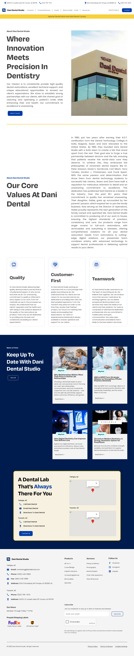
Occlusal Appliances (71, 575)
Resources (86, 10)
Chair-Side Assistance (95, 575)
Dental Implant (92, 571)
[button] (31, 10)
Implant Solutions (70, 571)
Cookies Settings (121, 646)
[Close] (96, 483)
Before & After (68, 10)
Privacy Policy (93, 646)
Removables (68, 579)
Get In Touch (15, 113)
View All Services (92, 579)
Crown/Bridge (69, 567)
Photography (91, 567)
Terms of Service (106, 646)
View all (13, 378)
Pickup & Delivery (93, 563)
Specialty (67, 583)
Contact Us (26, 533)
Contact (127, 10)
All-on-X (67, 563)
